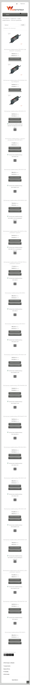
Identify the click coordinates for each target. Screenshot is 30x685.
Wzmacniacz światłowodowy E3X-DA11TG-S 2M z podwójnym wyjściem (15, 232)
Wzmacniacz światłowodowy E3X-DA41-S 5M (15, 509)
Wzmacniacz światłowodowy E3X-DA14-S (15, 323)
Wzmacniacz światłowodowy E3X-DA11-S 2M (15, 169)
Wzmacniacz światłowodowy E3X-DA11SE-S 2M (15, 200)
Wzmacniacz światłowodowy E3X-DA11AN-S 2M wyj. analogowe (15, 81)
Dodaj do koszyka (15, 58)
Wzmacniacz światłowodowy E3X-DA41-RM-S (15, 447)
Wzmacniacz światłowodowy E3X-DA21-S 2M (15, 354)
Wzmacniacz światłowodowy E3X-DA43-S (15, 632)
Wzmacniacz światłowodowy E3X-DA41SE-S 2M (15, 539)
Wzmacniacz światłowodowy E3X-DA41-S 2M (15, 478)
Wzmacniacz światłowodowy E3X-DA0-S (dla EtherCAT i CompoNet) (15, 50)
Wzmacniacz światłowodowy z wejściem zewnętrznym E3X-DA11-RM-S (15, 139)
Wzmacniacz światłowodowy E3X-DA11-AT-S (15, 111)
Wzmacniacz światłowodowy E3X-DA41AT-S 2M (15, 416)
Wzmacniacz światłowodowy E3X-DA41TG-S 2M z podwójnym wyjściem (15, 571)
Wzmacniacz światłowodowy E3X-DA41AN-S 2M (15, 385)
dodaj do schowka (15, 121)
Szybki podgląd (15, 38)
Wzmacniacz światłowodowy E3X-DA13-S (15, 293)
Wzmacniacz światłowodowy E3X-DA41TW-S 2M (15, 601)
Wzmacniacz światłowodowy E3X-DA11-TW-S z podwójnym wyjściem (15, 262)
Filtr (23, 25)
